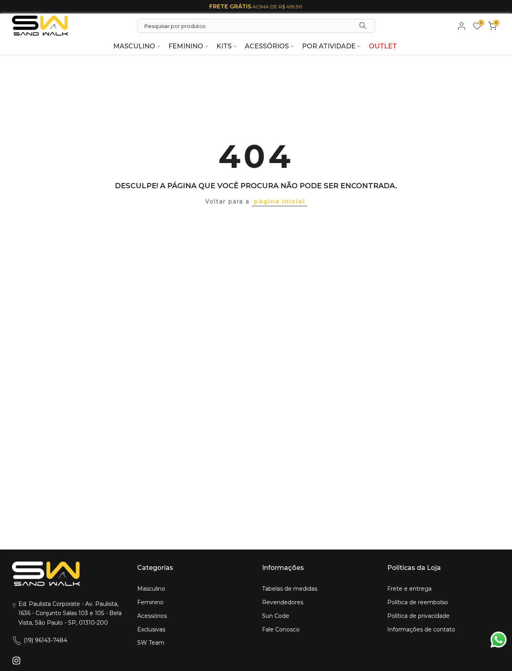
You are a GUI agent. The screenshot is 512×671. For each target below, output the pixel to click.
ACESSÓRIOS (267, 46)
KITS (224, 46)
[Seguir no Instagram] (16, 660)
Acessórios (152, 615)
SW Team (150, 642)
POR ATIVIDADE (329, 46)
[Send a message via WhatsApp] (498, 639)
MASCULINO (134, 46)
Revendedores (282, 602)
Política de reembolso (417, 602)
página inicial (279, 201)
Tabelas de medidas (289, 588)
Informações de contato (421, 629)
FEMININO (185, 46)
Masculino (151, 588)
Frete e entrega (409, 588)
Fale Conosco (281, 629)
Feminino (150, 602)
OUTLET (383, 46)
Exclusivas (151, 629)
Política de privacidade (418, 615)
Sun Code (275, 615)
